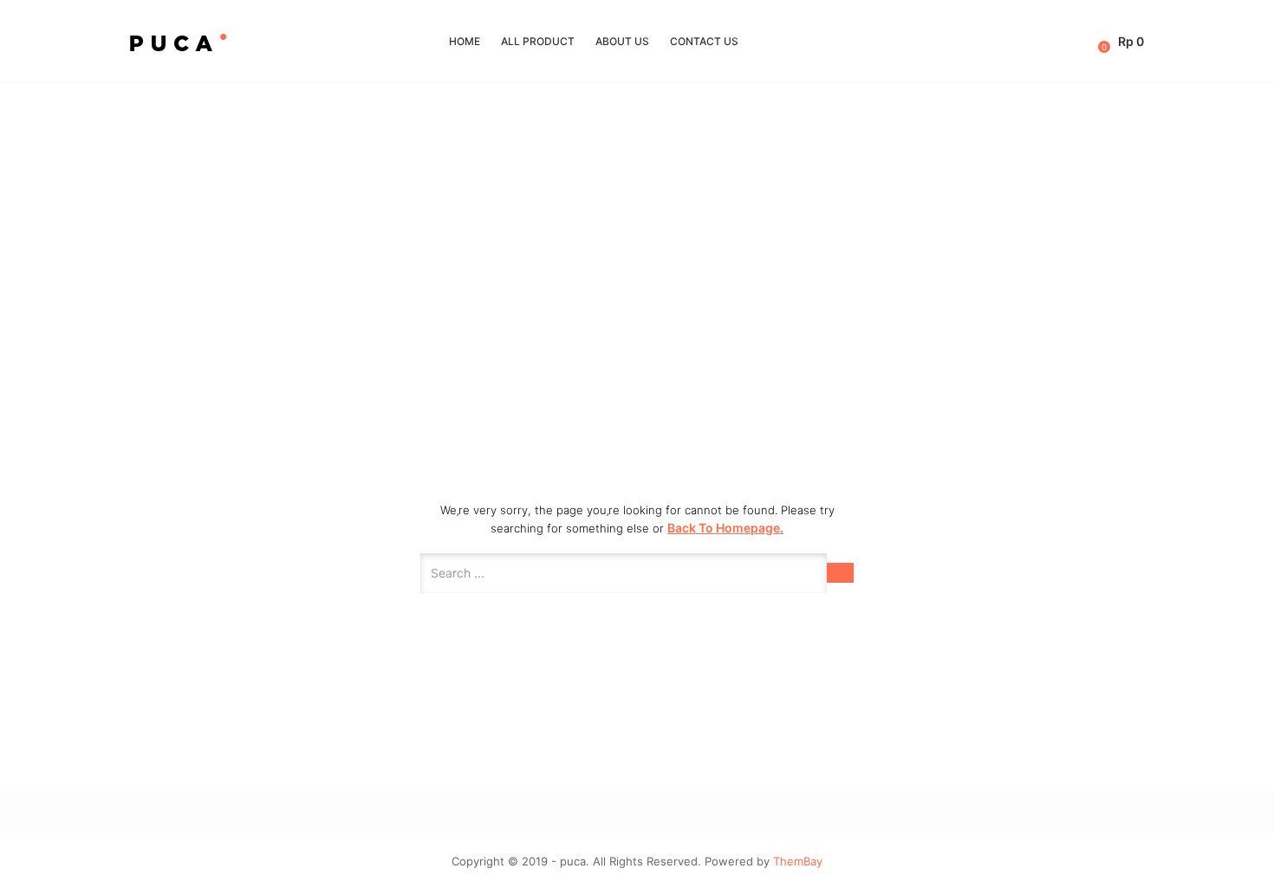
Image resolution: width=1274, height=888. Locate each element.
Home (464, 41)
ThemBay (797, 861)
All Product (538, 41)
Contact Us (704, 41)
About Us (622, 41)
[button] (1123, 41)
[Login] (1087, 41)
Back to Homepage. (725, 527)
